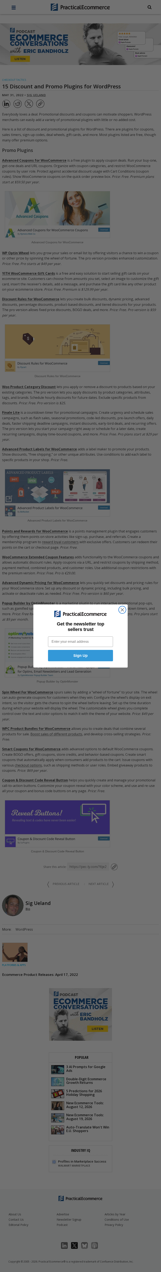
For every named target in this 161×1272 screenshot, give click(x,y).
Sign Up (80, 655)
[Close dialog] (122, 609)
